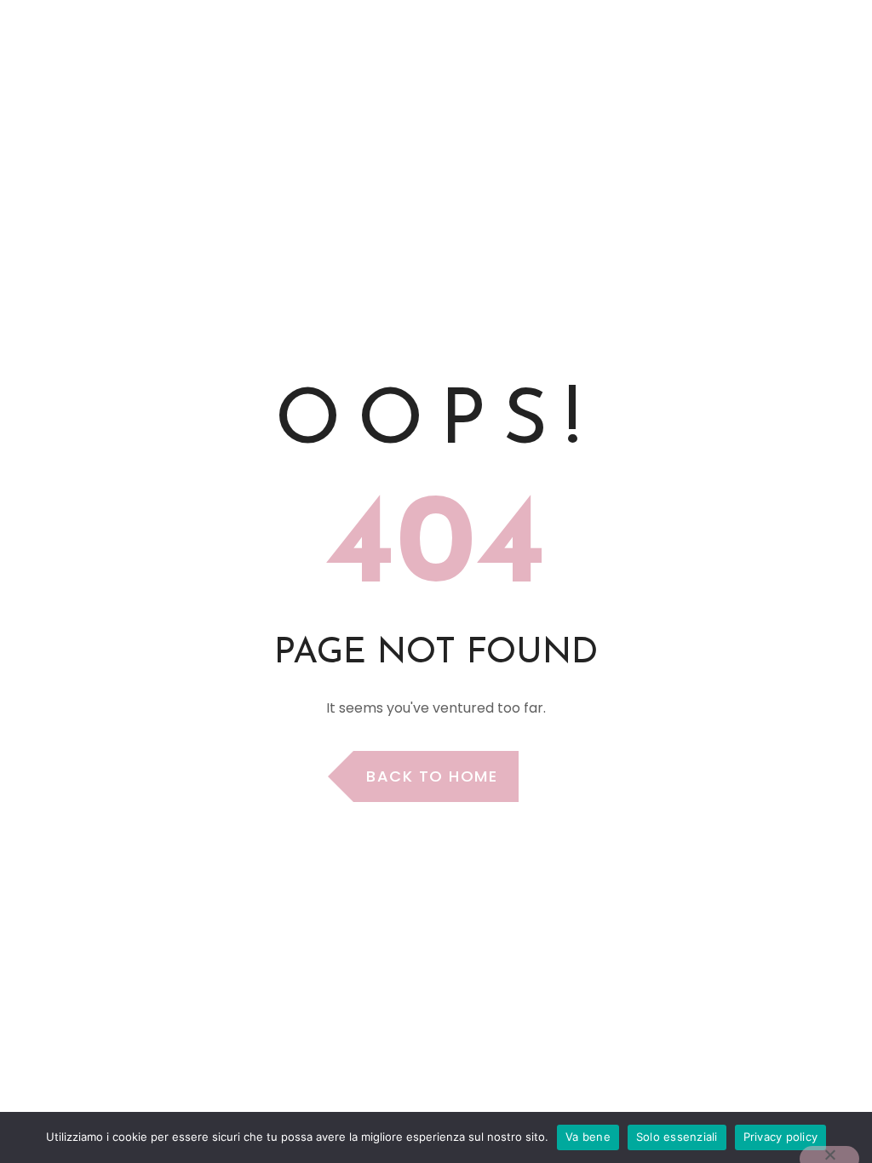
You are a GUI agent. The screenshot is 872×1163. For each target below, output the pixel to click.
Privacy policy (780, 1136)
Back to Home (431, 776)
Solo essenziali (677, 1136)
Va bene (588, 1136)
